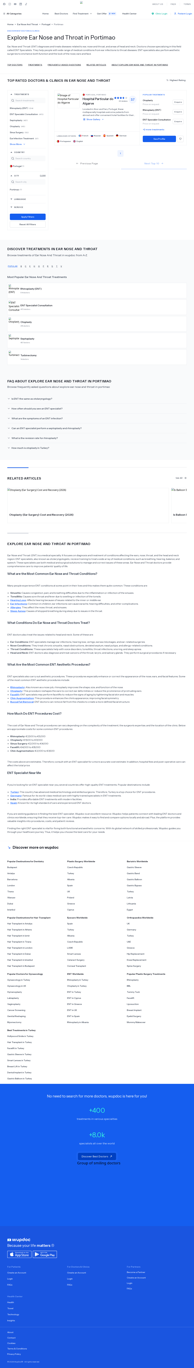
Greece (71, 903)
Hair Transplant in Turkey (19, 1042)
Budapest (12, 867)
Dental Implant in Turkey (19, 1072)
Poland (70, 897)
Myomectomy (14, 1022)
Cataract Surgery (75, 960)
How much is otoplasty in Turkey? (30, 447)
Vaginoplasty (13, 1004)
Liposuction (133, 1004)
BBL (129, 986)
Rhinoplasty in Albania (78, 1022)
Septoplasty (19, 120)
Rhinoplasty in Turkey (77, 980)
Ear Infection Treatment (24, 138)
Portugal (18, 166)
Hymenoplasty (14, 992)
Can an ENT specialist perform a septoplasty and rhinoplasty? (47, 428)
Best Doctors (61, 13)
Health (10, 1302)
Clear (43, 175)
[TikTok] (26, 4)
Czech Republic (75, 867)
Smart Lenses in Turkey (18, 1060)
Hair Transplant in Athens (19, 929)
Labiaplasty (13, 998)
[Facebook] (4, 4)
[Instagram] (9, 4)
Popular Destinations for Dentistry (25, 861)
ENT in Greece (74, 1004)
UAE (129, 941)
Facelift (130, 998)
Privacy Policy (14, 1354)
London (11, 885)
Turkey (70, 873)
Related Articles (96, 64)
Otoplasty (17, 126)
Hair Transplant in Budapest (21, 966)
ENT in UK (72, 1010)
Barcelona (12, 879)
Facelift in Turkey (15, 1048)
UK (68, 891)
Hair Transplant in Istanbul (20, 960)
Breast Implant (134, 1010)
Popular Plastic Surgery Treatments (146, 974)
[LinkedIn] (20, 4)
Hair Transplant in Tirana (19, 941)
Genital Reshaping (16, 1016)
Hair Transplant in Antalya (19, 923)
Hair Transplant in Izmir (18, 935)
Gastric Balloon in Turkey (19, 1078)
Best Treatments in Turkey (21, 1030)
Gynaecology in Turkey (18, 980)
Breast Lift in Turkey (17, 1066)
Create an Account (16, 1272)
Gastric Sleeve (134, 867)
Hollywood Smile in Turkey (20, 1036)
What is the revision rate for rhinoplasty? (35, 438)
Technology (13, 1314)
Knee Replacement (136, 960)
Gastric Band (133, 873)
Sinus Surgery (19, 132)
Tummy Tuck (133, 992)
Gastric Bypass (134, 885)
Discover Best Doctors (95, 1156)
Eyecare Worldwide (77, 917)
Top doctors (15, 64)
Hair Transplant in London (19, 947)
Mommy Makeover (136, 1022)
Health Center (129, 13)
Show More (16, 144)
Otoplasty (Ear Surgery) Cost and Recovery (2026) (41, 514)
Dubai (10, 903)
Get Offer (106, 13)
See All (179, 477)
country (19, 152)
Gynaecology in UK (16, 986)
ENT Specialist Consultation (26, 114)
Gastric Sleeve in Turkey (19, 1054)
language (20, 199)
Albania (70, 879)
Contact (11, 1337)
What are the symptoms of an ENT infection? (37, 418)
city (30, 175)
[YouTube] (15, 4)
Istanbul (11, 909)
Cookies (11, 1343)
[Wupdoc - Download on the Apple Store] (19, 1254)
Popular (13, 266)
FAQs (9, 1284)
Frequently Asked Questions (64, 64)
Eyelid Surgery (134, 1016)
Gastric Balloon (134, 879)
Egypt (130, 909)
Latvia (130, 897)
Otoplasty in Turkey (77, 986)
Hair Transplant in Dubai (19, 954)
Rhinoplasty (133, 980)
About (10, 1332)
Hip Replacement (135, 954)
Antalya (11, 873)
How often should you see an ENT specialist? (37, 408)
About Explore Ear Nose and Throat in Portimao (140, 64)
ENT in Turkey (74, 992)
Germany (131, 929)
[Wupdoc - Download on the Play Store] (45, 1254)
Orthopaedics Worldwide (140, 917)
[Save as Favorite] (180, 139)
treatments (21, 94)
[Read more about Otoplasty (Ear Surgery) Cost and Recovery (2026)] (88, 499)
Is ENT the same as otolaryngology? (32, 398)
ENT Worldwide (75, 974)
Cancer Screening (16, 1010)
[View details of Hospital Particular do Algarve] (68, 100)
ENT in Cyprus (74, 998)
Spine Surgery (134, 966)
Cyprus (70, 909)
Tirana (10, 891)
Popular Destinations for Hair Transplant (28, 917)
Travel (10, 1308)
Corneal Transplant (76, 966)
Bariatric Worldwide (137, 861)
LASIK (70, 947)
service (18, 207)
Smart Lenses (74, 954)
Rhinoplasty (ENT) (21, 108)
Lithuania (131, 903)
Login (10, 1278)
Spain (70, 885)
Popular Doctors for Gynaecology (25, 974)
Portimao (16, 189)
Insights (11, 1320)
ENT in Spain (73, 1016)
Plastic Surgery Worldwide (81, 861)
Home (45, 13)
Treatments (35, 64)
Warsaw (11, 897)
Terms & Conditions (17, 1348)
